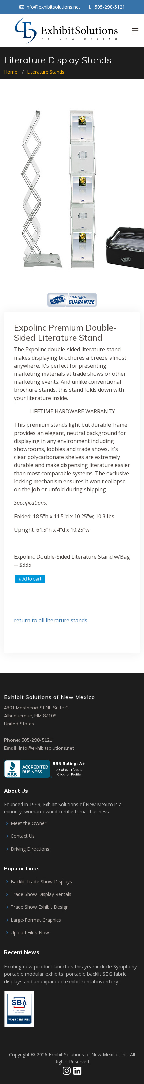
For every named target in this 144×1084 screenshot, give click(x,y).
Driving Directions (30, 849)
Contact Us (23, 836)
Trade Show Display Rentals (41, 894)
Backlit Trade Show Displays (41, 881)
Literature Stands (45, 72)
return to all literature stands (50, 620)
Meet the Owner (28, 823)
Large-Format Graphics (36, 920)
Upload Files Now (30, 932)
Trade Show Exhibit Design (40, 907)
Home (10, 72)
